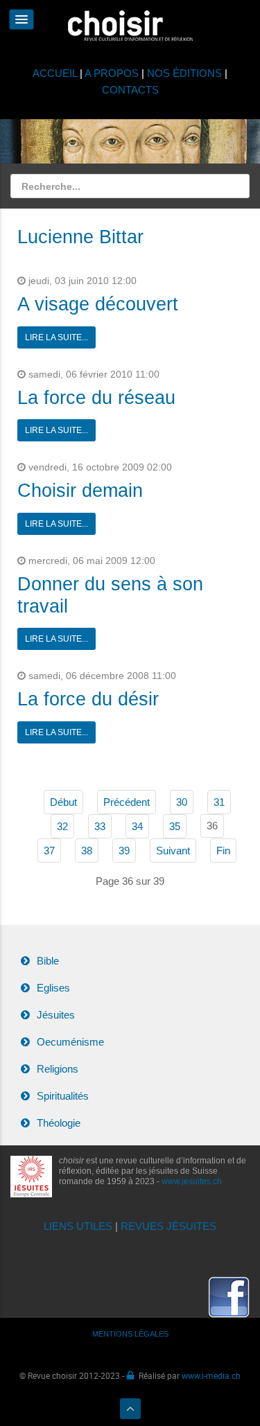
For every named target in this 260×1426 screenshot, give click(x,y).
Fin (223, 850)
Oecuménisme (70, 1042)
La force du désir (88, 699)
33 (99, 826)
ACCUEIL (56, 73)
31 (219, 802)
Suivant (173, 850)
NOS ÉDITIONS (184, 73)
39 (124, 850)
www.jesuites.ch (192, 1181)
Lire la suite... (56, 337)
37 (49, 850)
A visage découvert (97, 304)
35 (174, 826)
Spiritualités (63, 1096)
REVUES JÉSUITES (168, 1226)
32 (62, 826)
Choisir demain (80, 490)
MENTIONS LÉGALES (130, 1334)
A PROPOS (112, 73)
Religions (57, 1069)
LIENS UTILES (78, 1226)
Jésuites (56, 1015)
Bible (48, 961)
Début (63, 802)
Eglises (53, 988)
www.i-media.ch (211, 1375)
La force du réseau (96, 397)
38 (86, 850)
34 (137, 826)
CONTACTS (130, 90)
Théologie (58, 1123)
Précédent (126, 802)
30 (181, 802)
